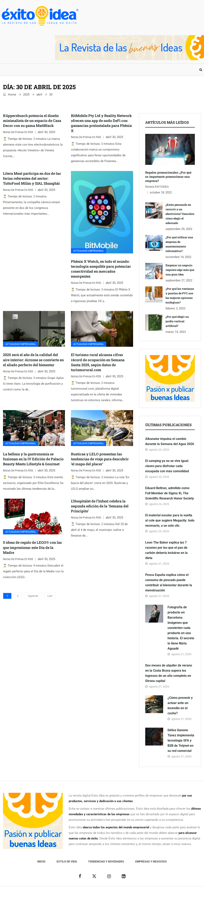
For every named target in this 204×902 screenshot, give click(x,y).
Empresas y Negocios (109, 69)
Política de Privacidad (117, 896)
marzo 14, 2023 (176, 332)
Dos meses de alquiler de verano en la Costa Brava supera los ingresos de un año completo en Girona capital (168, 673)
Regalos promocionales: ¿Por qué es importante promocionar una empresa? (168, 176)
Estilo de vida (30, 69)
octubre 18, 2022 (161, 192)
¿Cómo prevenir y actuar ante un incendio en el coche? (180, 705)
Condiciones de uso (174, 896)
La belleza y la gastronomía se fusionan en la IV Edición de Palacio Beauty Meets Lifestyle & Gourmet (33, 459)
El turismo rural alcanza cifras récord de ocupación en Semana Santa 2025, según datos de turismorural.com (98, 362)
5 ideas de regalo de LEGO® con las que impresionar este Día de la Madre (32, 547)
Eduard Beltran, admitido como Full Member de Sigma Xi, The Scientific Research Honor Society (169, 493)
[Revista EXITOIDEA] (40, 16)
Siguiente (33, 595)
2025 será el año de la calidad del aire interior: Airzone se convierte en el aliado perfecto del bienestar (33, 359)
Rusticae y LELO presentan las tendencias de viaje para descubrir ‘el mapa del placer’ (100, 459)
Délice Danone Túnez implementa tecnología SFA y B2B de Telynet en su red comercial (181, 740)
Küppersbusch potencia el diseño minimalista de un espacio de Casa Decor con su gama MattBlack (32, 120)
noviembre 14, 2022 (178, 257)
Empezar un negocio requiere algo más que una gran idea (180, 269)
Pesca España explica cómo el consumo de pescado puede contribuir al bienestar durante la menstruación (168, 582)
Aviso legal (93, 896)
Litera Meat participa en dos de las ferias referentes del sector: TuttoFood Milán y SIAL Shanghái (32, 178)
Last (49, 595)
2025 (26, 94)
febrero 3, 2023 (175, 308)
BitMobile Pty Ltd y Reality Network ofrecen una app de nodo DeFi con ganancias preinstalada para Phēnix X (101, 123)
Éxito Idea (77, 896)
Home (11, 94)
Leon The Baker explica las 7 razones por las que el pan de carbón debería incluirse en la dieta (166, 550)
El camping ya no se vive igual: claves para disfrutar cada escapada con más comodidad (167, 466)
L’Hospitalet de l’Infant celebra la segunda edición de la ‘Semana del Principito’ (99, 506)
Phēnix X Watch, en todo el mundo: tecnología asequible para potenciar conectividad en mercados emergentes (101, 269)
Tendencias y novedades (66, 69)
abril (39, 94)
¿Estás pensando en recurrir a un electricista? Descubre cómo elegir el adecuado (180, 214)
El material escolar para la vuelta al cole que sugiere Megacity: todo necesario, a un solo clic (169, 520)
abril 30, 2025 (46, 132)
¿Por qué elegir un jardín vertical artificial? (177, 321)
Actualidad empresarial (88, 250)
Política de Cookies (146, 896)
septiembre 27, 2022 (179, 280)
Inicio (7, 69)
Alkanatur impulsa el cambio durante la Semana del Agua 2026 (169, 441)
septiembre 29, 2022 (179, 229)
